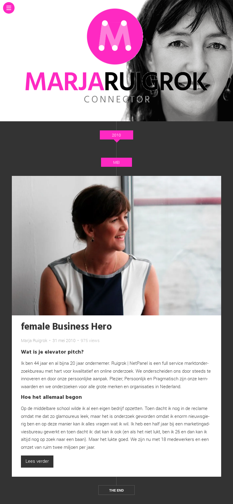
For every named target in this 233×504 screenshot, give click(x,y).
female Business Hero (66, 327)
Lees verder (37, 461)
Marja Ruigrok (34, 340)
